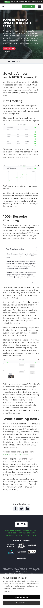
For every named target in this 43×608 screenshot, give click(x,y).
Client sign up (29, 533)
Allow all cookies (21, 597)
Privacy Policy (22, 568)
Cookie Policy (34, 568)
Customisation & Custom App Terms (16, 573)
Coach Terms (24, 571)
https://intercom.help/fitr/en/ (15, 454)
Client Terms (34, 573)
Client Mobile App (14, 533)
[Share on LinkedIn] (27, 508)
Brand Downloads (9, 568)
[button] (39, 7)
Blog (7, 530)
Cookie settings (21, 603)
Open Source (25, 570)
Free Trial (29, 6)
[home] (4, 7)
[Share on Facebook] (15, 508)
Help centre (15, 530)
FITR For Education (14, 536)
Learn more (7, 591)
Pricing (26, 536)
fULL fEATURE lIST (29, 530)
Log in (33, 536)
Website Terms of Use (11, 570)
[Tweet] (21, 508)
